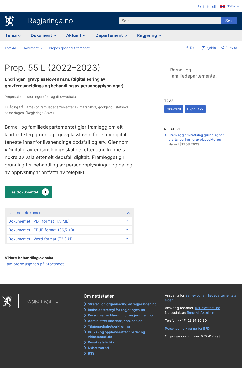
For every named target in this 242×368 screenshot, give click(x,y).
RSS (91, 353)
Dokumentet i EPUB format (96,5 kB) (41, 230)
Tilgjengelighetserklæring (109, 326)
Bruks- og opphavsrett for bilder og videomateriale (116, 334)
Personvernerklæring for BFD (187, 328)
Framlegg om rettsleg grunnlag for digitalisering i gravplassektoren (196, 137)
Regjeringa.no (50, 20)
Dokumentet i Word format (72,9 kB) (41, 239)
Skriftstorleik (207, 6)
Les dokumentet (23, 192)
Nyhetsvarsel (98, 348)
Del (192, 48)
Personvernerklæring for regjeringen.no (120, 315)
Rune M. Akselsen (200, 313)
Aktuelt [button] (74, 35)
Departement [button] (109, 35)
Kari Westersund (207, 308)
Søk (229, 20)
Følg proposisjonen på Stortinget (34, 264)
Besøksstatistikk (101, 342)
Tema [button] (11, 35)
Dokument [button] (42, 35)
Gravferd (174, 109)
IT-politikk (195, 109)
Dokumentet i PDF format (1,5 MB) (39, 221)
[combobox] (170, 20)
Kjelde (210, 48)
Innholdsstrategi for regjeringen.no (116, 310)
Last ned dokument (25, 212)
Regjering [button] (147, 35)
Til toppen (69, 276)
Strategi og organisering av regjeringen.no (122, 304)
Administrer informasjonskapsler (115, 321)
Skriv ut (231, 48)
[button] (32, 48)
